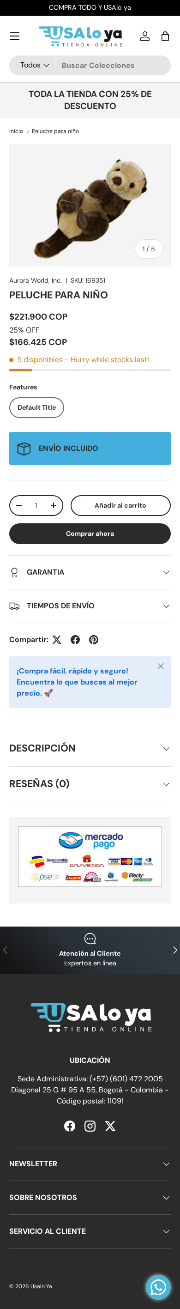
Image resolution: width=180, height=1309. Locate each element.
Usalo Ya (41, 1286)
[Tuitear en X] (57, 639)
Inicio (16, 131)
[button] (165, 36)
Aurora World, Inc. (35, 280)
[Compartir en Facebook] (75, 639)
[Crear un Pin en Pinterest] (93, 639)
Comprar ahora (90, 533)
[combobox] (90, 65)
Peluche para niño (55, 131)
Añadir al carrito (120, 505)
